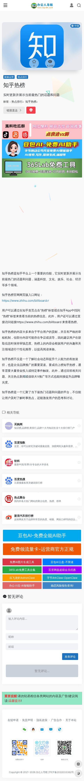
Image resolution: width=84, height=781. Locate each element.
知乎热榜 (30, 101)
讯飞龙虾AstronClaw (22, 577)
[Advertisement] (42, 224)
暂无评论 (15, 596)
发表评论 (70, 656)
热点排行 (22, 77)
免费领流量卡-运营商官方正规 (42, 549)
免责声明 (27, 720)
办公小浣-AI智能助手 (22, 585)
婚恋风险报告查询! (62, 585)
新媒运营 (9, 77)
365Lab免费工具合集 (22, 569)
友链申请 (13, 720)
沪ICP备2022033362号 (61, 772)
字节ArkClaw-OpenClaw (62, 577)
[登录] (72, 5)
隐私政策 (42, 720)
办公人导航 (42, 772)
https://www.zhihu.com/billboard (24, 300)
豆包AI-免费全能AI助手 (42, 535)
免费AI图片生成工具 (22, 562)
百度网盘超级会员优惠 (62, 569)
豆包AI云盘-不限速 (62, 562)
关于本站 (70, 720)
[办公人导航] (42, 5)
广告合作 (56, 720)
